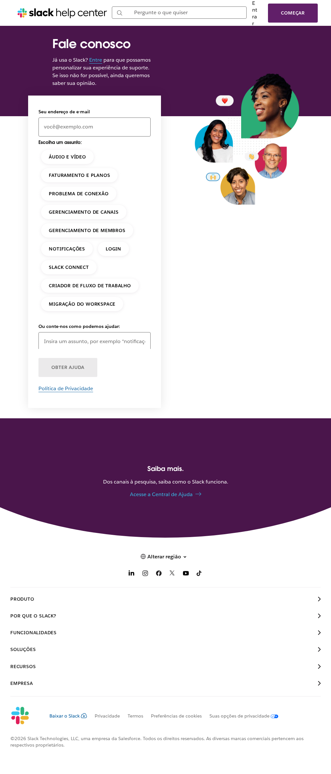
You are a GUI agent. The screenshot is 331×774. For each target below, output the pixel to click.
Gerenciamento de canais (83, 212)
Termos (135, 716)
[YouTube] (186, 574)
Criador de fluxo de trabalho (90, 286)
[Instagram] (145, 574)
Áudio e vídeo (67, 157)
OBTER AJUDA (67, 367)
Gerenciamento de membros (87, 230)
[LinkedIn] (131, 574)
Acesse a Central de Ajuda (161, 494)
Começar (293, 13)
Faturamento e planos (79, 175)
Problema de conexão (78, 194)
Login (113, 249)
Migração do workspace (82, 304)
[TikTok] (199, 574)
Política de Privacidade (65, 388)
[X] (172, 574)
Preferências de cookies (176, 716)
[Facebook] (159, 574)
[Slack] (24, 716)
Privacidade (107, 716)
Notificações (67, 249)
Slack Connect (69, 267)
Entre (95, 59)
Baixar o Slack (64, 716)
